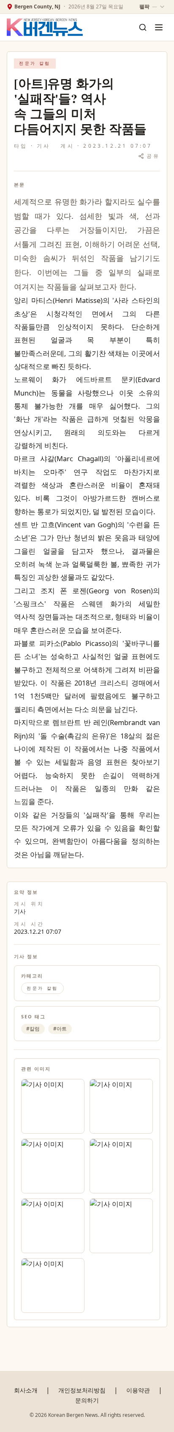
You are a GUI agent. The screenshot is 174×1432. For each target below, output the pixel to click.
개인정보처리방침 (82, 1390)
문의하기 (87, 1400)
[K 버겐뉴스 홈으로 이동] (45, 28)
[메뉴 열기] (158, 27)
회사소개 (26, 1390)
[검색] (142, 27)
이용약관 (138, 1390)
